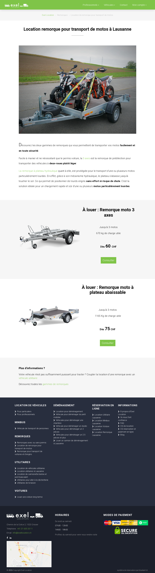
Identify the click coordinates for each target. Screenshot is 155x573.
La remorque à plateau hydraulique (38, 170)
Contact (124, 5)
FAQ (122, 423)
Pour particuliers (24, 411)
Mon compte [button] (138, 5)
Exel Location (48, 15)
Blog (122, 435)
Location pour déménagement (69, 411)
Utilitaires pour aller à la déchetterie (32, 480)
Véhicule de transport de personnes (33, 428)
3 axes (86, 158)
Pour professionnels (26, 414)
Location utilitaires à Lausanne (30, 471)
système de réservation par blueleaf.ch (132, 570)
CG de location (126, 426)
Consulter (108, 343)
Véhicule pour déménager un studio (71, 426)
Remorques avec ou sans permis (31, 442)
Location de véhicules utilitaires (31, 468)
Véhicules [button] (108, 5)
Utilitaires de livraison (26, 483)
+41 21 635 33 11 (25, 529)
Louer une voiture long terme (30, 497)
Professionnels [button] (90, 5)
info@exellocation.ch (22, 533)
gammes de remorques (56, 384)
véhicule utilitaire (28, 378)
